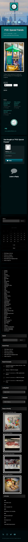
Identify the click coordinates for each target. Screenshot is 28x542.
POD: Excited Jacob (7, 502)
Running (6, 314)
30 (14, 241)
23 (14, 239)
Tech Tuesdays (7, 321)
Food (5, 289)
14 (7, 237)
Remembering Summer (9, 313)
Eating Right (6, 281)
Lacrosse (6, 298)
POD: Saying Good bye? (8, 515)
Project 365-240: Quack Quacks (9, 524)
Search (4, 218)
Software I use (7, 317)
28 (7, 241)
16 (14, 237)
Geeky (5, 293)
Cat (4, 273)
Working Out (6, 330)
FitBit (5, 287)
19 (24, 237)
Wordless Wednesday (8, 329)
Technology (6, 322)
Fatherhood (9, 35)
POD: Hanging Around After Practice (7, 103)
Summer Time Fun (8, 320)
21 (7, 239)
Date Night (6, 278)
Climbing (6, 274)
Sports (5, 318)
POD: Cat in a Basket (8, 255)
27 (3, 241)
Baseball (6, 271)
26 (24, 239)
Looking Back (6, 301)
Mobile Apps (6, 302)
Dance (5, 277)
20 (3, 239)
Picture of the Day (15, 35)
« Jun (14, 244)
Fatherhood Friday (8, 285)
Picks (5, 306)
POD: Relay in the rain (8, 253)
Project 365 (6, 309)
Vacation (6, 325)
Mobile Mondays (7, 304)
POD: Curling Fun (7, 260)
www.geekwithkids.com (10, 131)
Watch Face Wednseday (9, 326)
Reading (5, 312)
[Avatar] (14, 122)
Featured (6, 286)
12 (24, 235)
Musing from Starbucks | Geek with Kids (14, 365)
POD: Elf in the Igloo (14, 369)
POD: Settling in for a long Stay (9, 511)
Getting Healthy (7, 296)
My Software (6, 305)
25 (21, 239)
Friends (5, 290)
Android (5, 270)
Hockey (5, 297)
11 (21, 235)
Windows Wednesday (8, 328)
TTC (5, 324)
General (5, 294)
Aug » (14, 248)
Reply (10, 160)
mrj (15, 33)
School (5, 316)
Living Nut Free (7, 300)
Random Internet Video (8, 310)
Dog (5, 279)
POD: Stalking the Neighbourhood (10, 258)
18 (21, 237)
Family (5, 35)
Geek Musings (7, 292)
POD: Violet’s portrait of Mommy (17, 103)
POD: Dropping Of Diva (8, 256)
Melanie (7, 369)
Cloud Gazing (6, 275)
